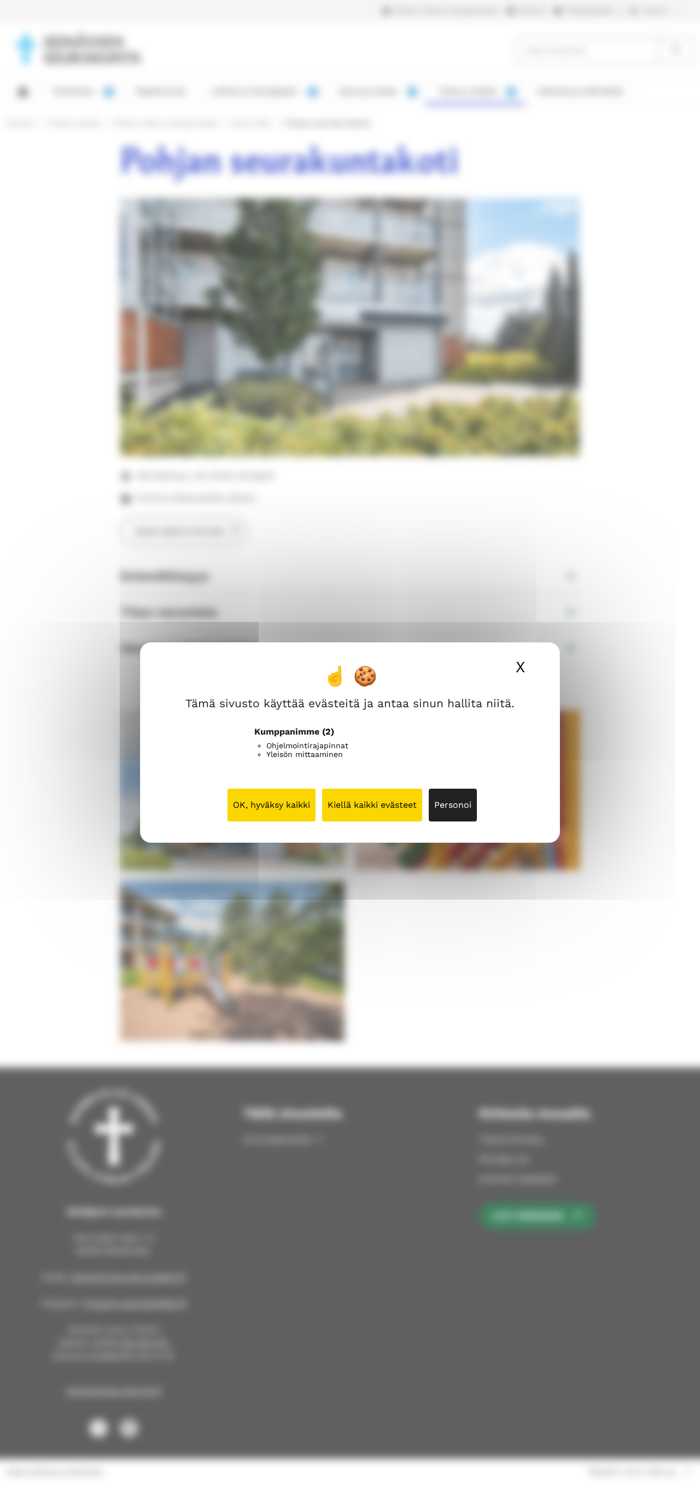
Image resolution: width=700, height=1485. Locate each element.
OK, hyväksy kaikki (271, 805)
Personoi (452, 805)
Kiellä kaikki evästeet (372, 805)
